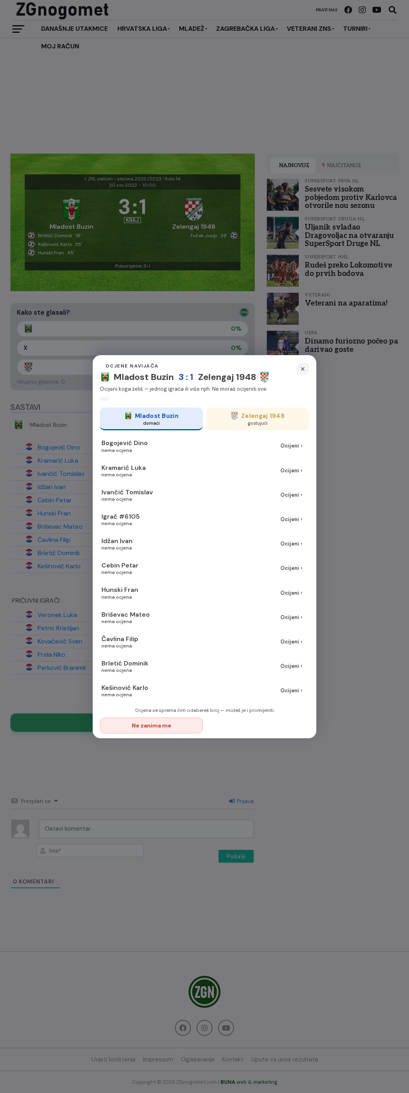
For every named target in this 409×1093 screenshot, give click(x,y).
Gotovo (258, 725)
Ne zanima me (151, 725)
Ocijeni (291, 445)
